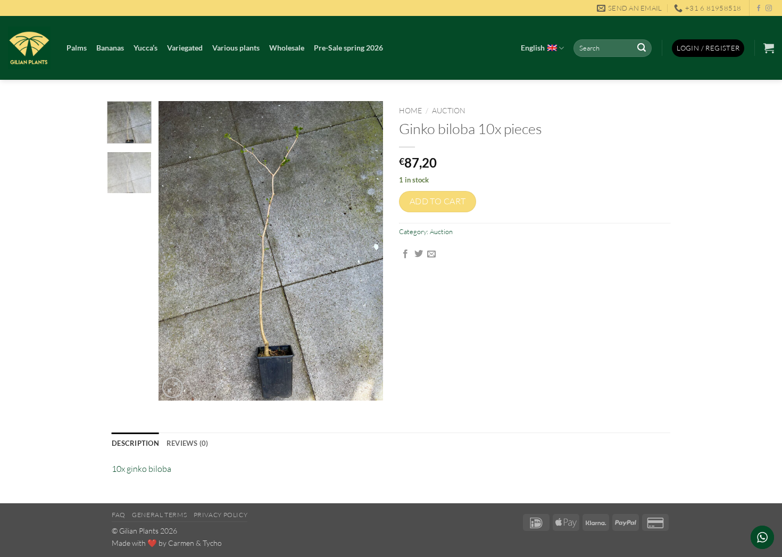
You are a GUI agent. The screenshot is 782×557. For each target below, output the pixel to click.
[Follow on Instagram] (769, 8)
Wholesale (286, 47)
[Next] (365, 251)
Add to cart (438, 201)
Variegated (185, 47)
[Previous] (176, 251)
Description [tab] (135, 443)
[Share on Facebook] (405, 254)
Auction (448, 110)
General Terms (159, 515)
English (533, 47)
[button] (708, 48)
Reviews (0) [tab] (188, 443)
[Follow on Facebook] (758, 8)
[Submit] (642, 48)
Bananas (110, 47)
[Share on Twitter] (418, 254)
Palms (76, 47)
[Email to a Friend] (431, 254)
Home (410, 110)
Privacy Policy (221, 515)
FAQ (119, 515)
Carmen (181, 542)
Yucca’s (145, 47)
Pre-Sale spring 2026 (348, 47)
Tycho (212, 542)
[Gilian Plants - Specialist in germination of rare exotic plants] (29, 48)
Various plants (236, 47)
